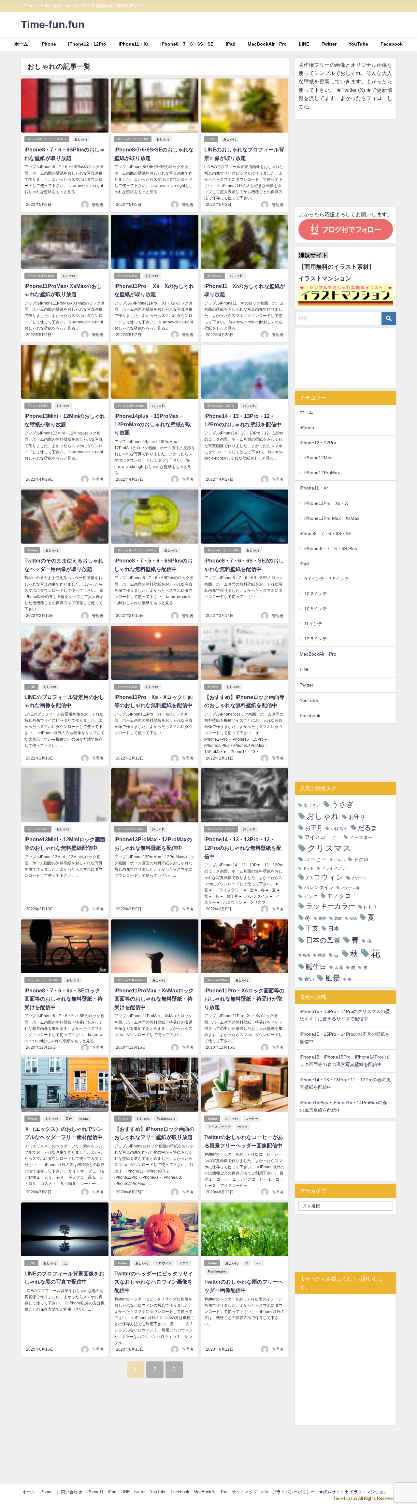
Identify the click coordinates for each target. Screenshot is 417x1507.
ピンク (311, 896)
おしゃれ (80, 139)
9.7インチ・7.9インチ (326, 578)
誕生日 (316, 966)
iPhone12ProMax (322, 472)
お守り (357, 816)
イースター (361, 837)
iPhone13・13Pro (221, 405)
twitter (140, 1492)
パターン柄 (350, 888)
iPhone (48, 44)
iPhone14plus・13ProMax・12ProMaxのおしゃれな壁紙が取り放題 (152, 424)
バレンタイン (319, 887)
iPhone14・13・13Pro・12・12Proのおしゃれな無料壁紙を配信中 (242, 848)
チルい (339, 860)
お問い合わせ (69, 1492)
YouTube (358, 44)
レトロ (370, 907)
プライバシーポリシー (293, 1492)
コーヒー (251, 1118)
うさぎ (342, 804)
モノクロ (339, 896)
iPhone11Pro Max (41, 275)
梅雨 (306, 955)
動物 (322, 918)
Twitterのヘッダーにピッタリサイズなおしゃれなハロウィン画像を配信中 (153, 1282)
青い (309, 978)
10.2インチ (315, 593)
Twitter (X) (353, 89)
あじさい (312, 805)
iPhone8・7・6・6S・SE (186, 44)
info (264, 1492)
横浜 (322, 955)
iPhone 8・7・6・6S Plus (47, 139)
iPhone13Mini (38, 405)
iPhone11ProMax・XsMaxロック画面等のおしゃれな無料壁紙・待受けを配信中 (154, 999)
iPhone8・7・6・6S (133, 139)
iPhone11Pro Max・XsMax (331, 518)
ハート (359, 877)
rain (258, 1263)
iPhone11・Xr (133, 44)
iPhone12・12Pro (87, 44)
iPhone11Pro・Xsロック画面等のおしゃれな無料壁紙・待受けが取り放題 (244, 999)
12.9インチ (315, 638)
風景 (332, 978)
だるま (367, 827)
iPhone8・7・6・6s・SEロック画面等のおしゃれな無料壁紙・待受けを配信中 (63, 999)
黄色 (68, 1118)
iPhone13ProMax (131, 405)
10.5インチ (315, 608)
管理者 (98, 205)
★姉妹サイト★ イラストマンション (353, 1492)
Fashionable (166, 1118)
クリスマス (329, 848)
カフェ (243, 1126)
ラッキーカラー (330, 906)
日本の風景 (323, 940)
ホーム (21, 44)
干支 (312, 928)
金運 (339, 967)
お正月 (314, 828)
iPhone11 (215, 275)
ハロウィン (163, 1263)
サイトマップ (244, 1492)
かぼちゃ (339, 828)
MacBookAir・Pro (267, 44)
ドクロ (184, 1263)
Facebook (392, 44)
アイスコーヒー (219, 1126)
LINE (304, 44)
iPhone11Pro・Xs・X (326, 503)
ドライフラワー (335, 868)
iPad (231, 44)
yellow (83, 1118)
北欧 (338, 918)
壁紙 (353, 918)
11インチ (313, 623)
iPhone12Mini (318, 457)
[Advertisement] (345, 163)
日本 (333, 928)
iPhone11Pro (127, 275)
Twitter (329, 44)
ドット (308, 868)
